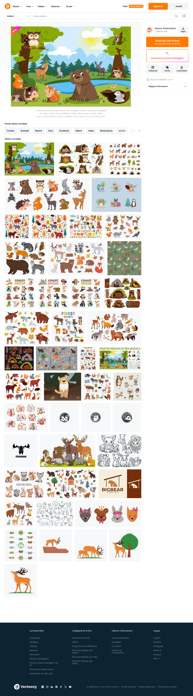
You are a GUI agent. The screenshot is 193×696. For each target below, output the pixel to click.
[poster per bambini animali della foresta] (88, 358)
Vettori (16, 6)
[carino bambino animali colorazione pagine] (119, 450)
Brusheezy (35, 637)
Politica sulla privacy (146, 686)
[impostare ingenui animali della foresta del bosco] (97, 387)
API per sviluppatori (39, 658)
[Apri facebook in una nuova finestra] (43, 687)
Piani (125, 6)
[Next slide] (137, 130)
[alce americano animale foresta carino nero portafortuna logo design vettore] (21, 450)
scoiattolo (64, 130)
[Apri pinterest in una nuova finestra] (56, 687)
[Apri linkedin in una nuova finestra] (52, 687)
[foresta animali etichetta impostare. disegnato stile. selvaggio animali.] (56, 358)
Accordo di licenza (81, 637)
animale (25, 130)
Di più (69, 6)
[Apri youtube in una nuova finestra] (70, 687)
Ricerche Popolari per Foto (84, 657)
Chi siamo (116, 646)
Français (157, 654)
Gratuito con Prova (167, 42)
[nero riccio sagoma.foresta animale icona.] (64, 417)
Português (158, 646)
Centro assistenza (120, 637)
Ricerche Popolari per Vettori (82, 651)
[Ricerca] (176, 16)
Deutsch (157, 650)
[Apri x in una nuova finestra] (65, 687)
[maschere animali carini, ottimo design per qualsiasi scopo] (21, 545)
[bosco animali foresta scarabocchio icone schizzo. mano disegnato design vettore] (54, 513)
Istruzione (34, 654)
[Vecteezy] (7, 6)
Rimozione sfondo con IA (41, 669)
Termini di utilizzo (128, 686)
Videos (41, 6)
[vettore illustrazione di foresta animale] (67, 450)
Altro (155, 658)
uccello (122, 130)
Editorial (55, 6)
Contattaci (116, 642)
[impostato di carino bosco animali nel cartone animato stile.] (124, 159)
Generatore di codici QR (41, 673)
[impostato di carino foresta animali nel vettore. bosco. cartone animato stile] (68, 327)
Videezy (33, 646)
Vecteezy (34, 642)
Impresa (34, 650)
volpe (91, 130)
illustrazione (106, 130)
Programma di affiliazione (84, 646)
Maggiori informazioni (158, 86)
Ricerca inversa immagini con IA (44, 664)
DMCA (75, 642)
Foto (28, 6)
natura (38, 130)
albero (78, 130)
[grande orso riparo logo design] (120, 483)
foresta (10, 130)
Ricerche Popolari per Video (82, 662)
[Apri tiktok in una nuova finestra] (61, 687)
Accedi (179, 6)
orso (50, 130)
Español (157, 642)
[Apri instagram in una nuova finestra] (47, 687)
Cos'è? (170, 79)
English (157, 637)
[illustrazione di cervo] (55, 545)
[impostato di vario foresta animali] (20, 293)
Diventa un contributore (118, 651)
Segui (183, 31)
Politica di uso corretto (167, 686)
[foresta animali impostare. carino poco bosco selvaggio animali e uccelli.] (123, 226)
